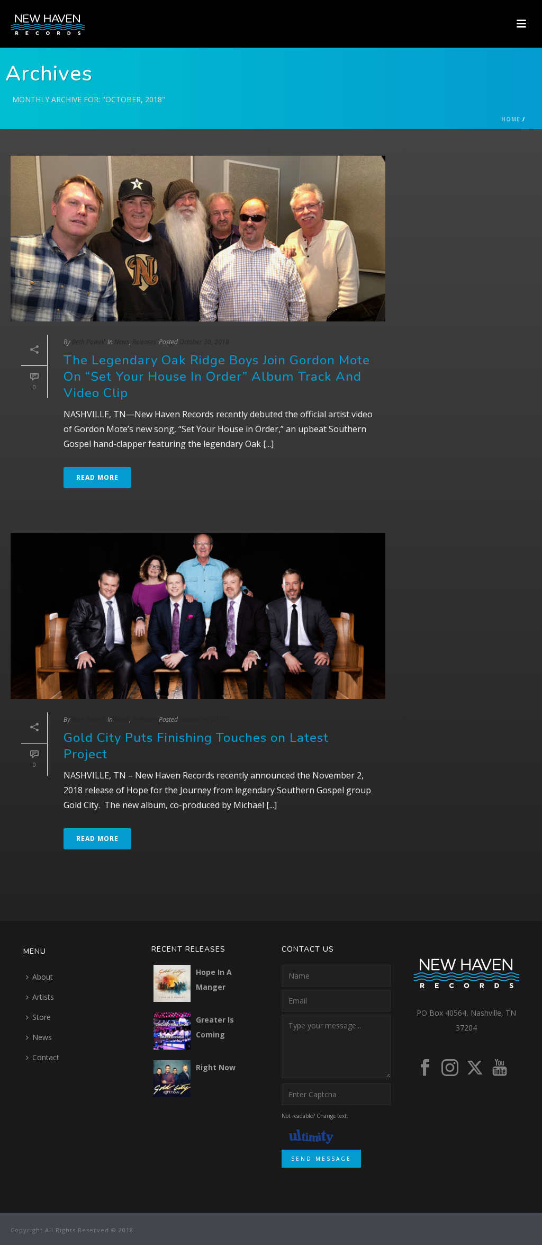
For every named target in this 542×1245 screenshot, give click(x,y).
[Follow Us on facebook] (425, 1068)
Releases (144, 341)
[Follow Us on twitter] (474, 1068)
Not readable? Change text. (315, 1115)
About (42, 977)
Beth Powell (88, 341)
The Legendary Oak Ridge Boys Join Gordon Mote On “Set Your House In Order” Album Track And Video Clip (217, 376)
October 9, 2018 (202, 719)
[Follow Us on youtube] (499, 1068)
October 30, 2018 (204, 341)
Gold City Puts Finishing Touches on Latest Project (196, 746)
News (121, 341)
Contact (45, 1057)
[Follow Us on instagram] (449, 1068)
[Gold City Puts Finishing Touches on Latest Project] (198, 616)
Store (41, 1017)
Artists (43, 997)
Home (510, 119)
